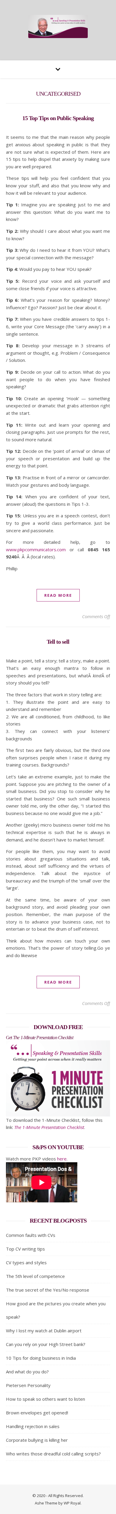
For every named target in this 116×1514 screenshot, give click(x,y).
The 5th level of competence (35, 1276)
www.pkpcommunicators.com (36, 549)
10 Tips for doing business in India (41, 1358)
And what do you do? (27, 1372)
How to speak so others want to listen (45, 1399)
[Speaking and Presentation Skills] (58, 26)
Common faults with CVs (30, 1235)
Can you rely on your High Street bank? (45, 1344)
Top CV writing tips (25, 1249)
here (62, 1159)
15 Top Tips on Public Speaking (58, 118)
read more (58, 595)
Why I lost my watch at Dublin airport (43, 1331)
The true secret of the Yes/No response (47, 1290)
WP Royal (72, 1503)
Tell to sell (58, 641)
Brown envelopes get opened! (37, 1413)
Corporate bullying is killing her (37, 1440)
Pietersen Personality (28, 1385)
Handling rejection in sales (32, 1426)
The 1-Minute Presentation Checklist (49, 1127)
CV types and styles (26, 1262)
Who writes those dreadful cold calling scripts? (53, 1454)
